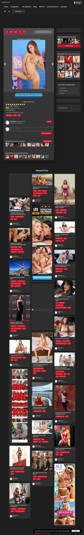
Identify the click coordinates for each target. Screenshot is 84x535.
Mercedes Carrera (64, 452)
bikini (39, 191)
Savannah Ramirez (19, 511)
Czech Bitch (62, 88)
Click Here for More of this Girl (28, 95)
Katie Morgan (59, 374)
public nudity (59, 212)
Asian (57, 210)
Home (6, 7)
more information (66, 531)
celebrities (13, 281)
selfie (61, 454)
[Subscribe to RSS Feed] (9, 11)
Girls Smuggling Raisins (63, 421)
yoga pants (17, 286)
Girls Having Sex (16, 224)
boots (12, 216)
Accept (75, 531)
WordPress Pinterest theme (42, 533)
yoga (12, 286)
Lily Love (36, 441)
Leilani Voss (63, 210)
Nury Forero (59, 271)
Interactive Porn (52, 7)
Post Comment (46, 133)
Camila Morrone (37, 411)
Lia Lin (35, 195)
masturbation (37, 370)
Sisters (14, 516)
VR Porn (41, 7)
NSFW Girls (6, 2)
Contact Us (63, 108)
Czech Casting (63, 90)
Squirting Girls (61, 246)
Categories (15, 7)
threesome (21, 252)
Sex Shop (64, 7)
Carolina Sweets (19, 216)
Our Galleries (26, 7)
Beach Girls (38, 201)
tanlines (44, 370)
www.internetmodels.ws (43, 32)
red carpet (13, 330)
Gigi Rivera (9, 115)
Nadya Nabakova (15, 249)
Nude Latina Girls (19, 141)
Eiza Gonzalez (21, 281)
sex (12, 219)
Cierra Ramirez (21, 509)
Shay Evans (14, 252)
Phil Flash (61, 93)
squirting (58, 240)
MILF (65, 374)
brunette (44, 191)
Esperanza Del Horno (16, 357)
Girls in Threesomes (17, 257)
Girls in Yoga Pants (17, 291)
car (57, 302)
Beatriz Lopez (59, 269)
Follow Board (47, 141)
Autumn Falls (59, 238)
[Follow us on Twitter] (5, 11)
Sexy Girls (38, 416)
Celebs (59, 313)
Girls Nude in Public (62, 217)
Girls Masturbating (40, 378)
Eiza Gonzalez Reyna (16, 283)
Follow (49, 121)
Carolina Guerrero (38, 193)
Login (79, 2)
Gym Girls (38, 484)
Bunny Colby (14, 247)
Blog (35, 7)
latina (14, 115)
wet (39, 195)
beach (35, 191)
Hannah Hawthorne (38, 368)
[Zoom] (20, 32)
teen (19, 115)
